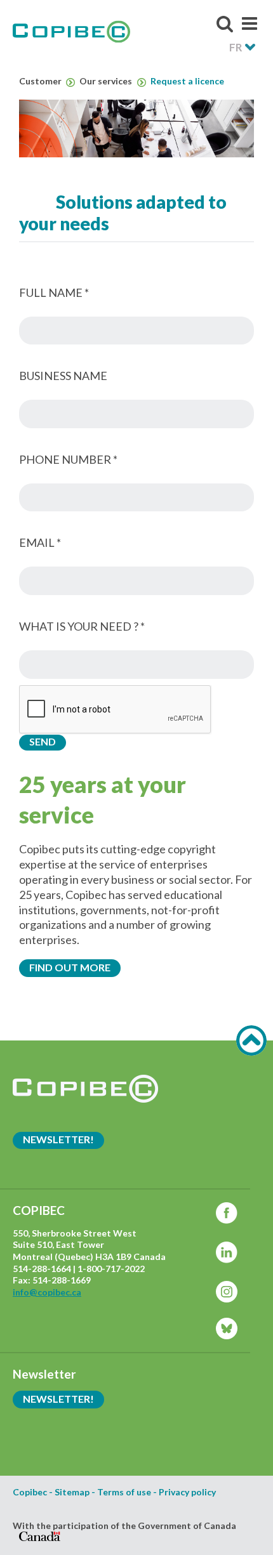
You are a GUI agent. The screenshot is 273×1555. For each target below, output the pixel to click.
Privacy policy (187, 1492)
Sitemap (72, 1492)
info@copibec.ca (47, 1292)
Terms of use (124, 1492)
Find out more (69, 967)
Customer (41, 81)
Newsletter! (58, 1139)
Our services (106, 81)
